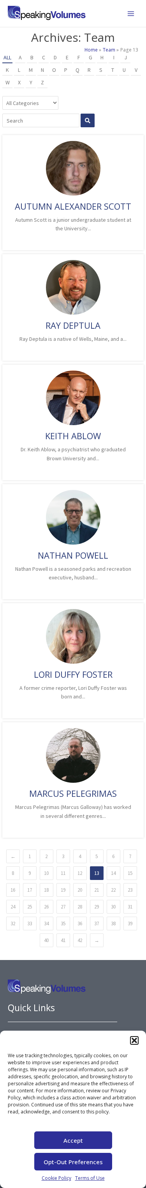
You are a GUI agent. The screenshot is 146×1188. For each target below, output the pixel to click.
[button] (134, 1040)
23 (130, 890)
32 (13, 923)
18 (46, 890)
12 (79, 873)
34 (46, 923)
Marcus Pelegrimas (73, 793)
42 (79, 940)
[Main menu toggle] (130, 13)
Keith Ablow (73, 436)
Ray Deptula (73, 325)
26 (46, 906)
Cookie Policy (56, 1178)
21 (96, 890)
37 (96, 923)
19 (63, 890)
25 (29, 906)
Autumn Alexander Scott (73, 206)
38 (113, 923)
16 (13, 890)
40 (46, 940)
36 (79, 923)
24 (13, 906)
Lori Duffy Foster (73, 674)
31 (130, 906)
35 (63, 923)
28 (79, 906)
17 (29, 890)
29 (96, 906)
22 (113, 890)
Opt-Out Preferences (73, 1162)
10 (46, 873)
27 (63, 906)
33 (29, 923)
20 (79, 890)
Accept (73, 1140)
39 (130, 923)
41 (63, 940)
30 (113, 906)
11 (63, 873)
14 (113, 873)
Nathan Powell (73, 555)
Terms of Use (90, 1178)
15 (130, 873)
